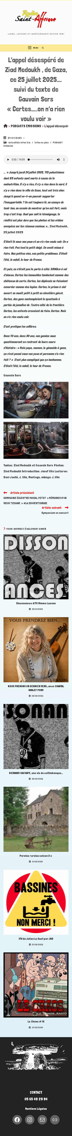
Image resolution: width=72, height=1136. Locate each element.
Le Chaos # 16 (36, 1021)
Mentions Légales (36, 1108)
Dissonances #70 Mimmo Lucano (36, 603)
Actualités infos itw (20, 142)
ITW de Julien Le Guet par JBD (36, 938)
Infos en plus (42, 142)
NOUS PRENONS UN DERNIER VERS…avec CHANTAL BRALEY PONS (36, 688)
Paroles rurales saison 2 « (36, 855)
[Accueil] (5, 126)
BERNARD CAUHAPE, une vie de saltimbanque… (36, 773)
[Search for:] (41, 48)
